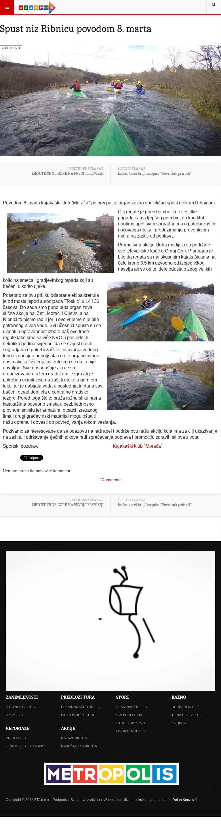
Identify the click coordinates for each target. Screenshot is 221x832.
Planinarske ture (78, 707)
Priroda (14, 738)
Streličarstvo (130, 723)
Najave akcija (74, 738)
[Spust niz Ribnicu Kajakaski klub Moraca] (60, 243)
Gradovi (14, 746)
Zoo (194, 715)
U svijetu (14, 715)
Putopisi (37, 746)
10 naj (177, 715)
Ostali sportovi (131, 731)
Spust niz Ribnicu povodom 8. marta (76, 29)
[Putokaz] (37, 7)
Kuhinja (179, 723)
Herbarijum (183, 707)
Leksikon (141, 800)
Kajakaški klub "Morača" (138, 446)
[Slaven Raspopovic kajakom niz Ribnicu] (160, 311)
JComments (110, 479)
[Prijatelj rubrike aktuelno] (110, 774)
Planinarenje (129, 707)
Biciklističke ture (78, 715)
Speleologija (129, 715)
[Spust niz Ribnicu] (160, 380)
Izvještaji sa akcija (79, 746)
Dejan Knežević (184, 800)
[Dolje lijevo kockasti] (110, 621)
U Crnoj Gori (18, 707)
